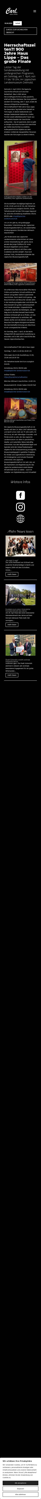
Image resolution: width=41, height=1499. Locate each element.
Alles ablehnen (20, 1494)
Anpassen (20, 1489)
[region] (20, 1478)
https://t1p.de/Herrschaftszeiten (16, 377)
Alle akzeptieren (20, 1483)
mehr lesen (11, 574)
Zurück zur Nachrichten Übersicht (17, 31)
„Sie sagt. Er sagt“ (12, 560)
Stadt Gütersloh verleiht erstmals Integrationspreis (18, 660)
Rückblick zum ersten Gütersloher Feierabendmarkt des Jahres (18, 610)
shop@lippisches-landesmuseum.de (17, 371)
